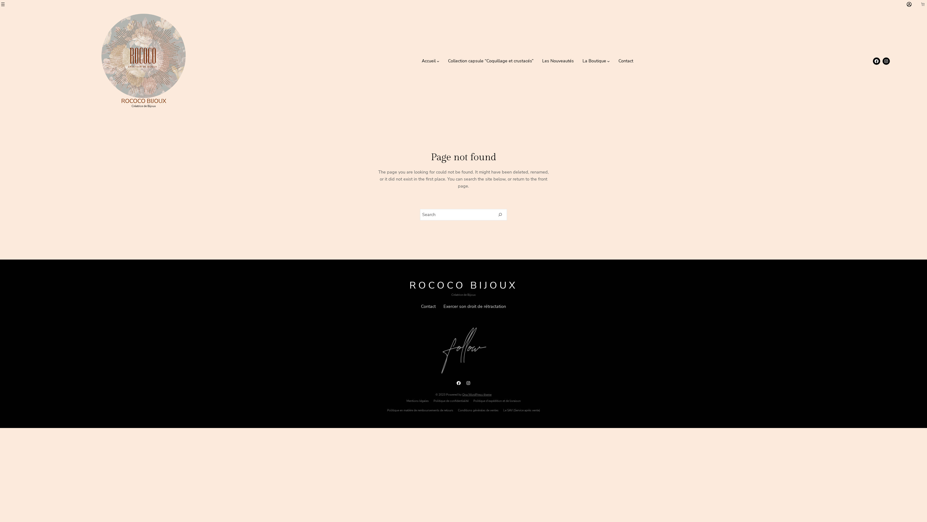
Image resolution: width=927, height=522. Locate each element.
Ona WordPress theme (477, 395)
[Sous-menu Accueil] (438, 61)
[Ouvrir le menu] (3, 4)
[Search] (500, 214)
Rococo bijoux (143, 101)
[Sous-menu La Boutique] (608, 61)
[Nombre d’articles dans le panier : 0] (923, 4)
